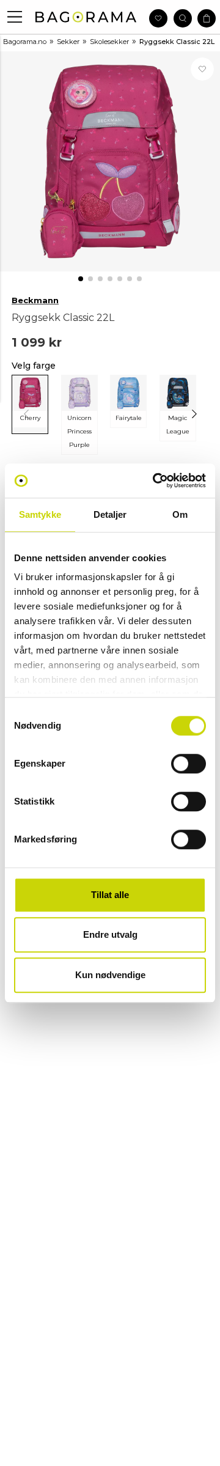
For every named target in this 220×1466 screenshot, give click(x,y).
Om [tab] (180, 514)
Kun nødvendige (110, 975)
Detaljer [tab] (110, 514)
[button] (15, 16)
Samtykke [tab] (40, 514)
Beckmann (35, 300)
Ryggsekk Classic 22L (177, 41)
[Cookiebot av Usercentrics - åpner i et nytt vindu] (155, 480)
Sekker (68, 41)
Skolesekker (109, 41)
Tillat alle (110, 895)
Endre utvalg (110, 934)
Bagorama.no (24, 41)
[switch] (188, 763)
